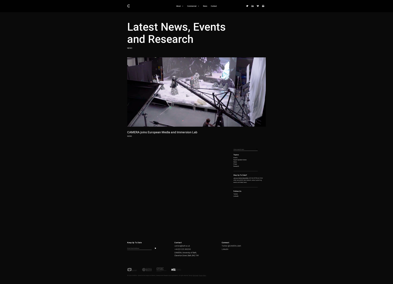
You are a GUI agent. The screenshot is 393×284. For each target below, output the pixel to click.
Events (235, 157)
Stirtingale (195, 275)
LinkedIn (235, 196)
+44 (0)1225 (182, 249)
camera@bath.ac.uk (182, 246)
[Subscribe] (155, 248)
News (129, 48)
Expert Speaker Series (240, 160)
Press (235, 164)
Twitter (235, 194)
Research (236, 166)
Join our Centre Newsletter (241, 178)
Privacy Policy (202, 275)
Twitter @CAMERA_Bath (231, 246)
